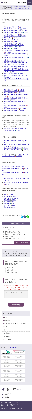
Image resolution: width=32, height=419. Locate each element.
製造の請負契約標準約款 (15, 109)
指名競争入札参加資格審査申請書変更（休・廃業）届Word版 (15, 63)
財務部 (19, 8)
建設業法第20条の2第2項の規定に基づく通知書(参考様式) (16, 129)
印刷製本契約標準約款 (14, 110)
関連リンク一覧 (13, 403)
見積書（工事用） (12, 43)
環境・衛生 (7, 321)
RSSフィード (13, 405)
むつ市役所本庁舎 (8, 393)
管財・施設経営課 (25, 8)
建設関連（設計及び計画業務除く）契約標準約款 (16, 99)
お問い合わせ (4, 405)
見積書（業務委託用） (14, 45)
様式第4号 (10, 203)
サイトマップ (4, 404)
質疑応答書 (10, 48)
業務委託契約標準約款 (14, 91)
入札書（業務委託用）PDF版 (15, 30)
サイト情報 (4, 403)
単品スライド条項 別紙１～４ (16, 150)
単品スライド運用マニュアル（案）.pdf (16, 155)
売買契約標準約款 (13, 93)
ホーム (8, 6)
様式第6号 (10, 207)
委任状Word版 (11, 39)
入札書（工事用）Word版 (15, 29)
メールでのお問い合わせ (22, 242)
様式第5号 (10, 205)
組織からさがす (14, 8)
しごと (6, 327)
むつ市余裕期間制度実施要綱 (14, 166)
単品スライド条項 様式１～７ (16, 148)
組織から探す (13, 404)
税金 (5, 317)
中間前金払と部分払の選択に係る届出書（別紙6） (16, 71)
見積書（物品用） (12, 47)
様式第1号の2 (11, 198)
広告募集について (16, 347)
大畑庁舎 (5, 396)
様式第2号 (10, 200)
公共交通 (7, 333)
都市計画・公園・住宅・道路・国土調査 (16, 324)
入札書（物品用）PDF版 (14, 34)
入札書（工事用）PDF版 (14, 27)
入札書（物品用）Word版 (15, 36)
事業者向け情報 (14, 6)
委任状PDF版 (10, 38)
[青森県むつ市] (5, 2)
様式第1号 (10, 196)
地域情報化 (7, 336)
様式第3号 (10, 202)
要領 (9, 194)
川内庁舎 (5, 394)
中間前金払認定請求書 (14, 73)
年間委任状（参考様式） (14, 61)
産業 (5, 330)
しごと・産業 (8, 313)
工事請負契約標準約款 (14, 89)
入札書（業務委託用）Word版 (16, 32)
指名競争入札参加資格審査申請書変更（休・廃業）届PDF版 (15, 67)
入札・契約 (20, 6)
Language (23, 2)
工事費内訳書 (10, 41)
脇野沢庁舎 (6, 397)
